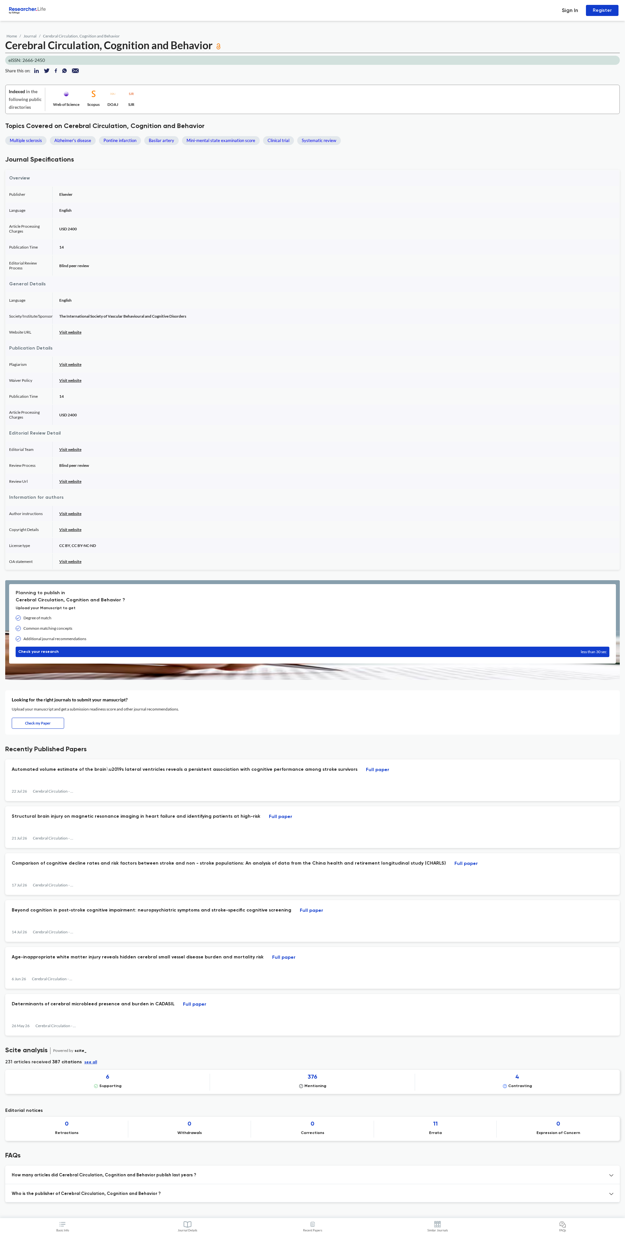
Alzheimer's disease (72, 140)
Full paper (377, 770)
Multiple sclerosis (26, 140)
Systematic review (319, 140)
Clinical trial (278, 140)
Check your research (312, 651)
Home (12, 36)
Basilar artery (161, 140)
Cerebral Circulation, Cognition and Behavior (81, 36)
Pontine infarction (120, 140)
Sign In (570, 10)
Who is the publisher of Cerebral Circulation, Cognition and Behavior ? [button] (86, 1194)
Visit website (70, 332)
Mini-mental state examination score (221, 140)
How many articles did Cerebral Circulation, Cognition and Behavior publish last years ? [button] (104, 1175)
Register (602, 10)
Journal (29, 36)
